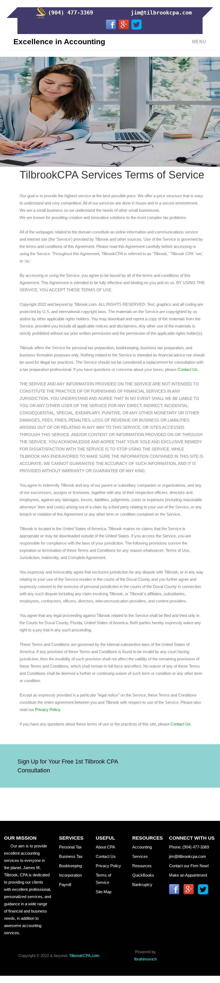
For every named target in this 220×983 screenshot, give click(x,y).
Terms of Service (103, 879)
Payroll (70, 884)
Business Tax (71, 856)
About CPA (105, 847)
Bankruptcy (142, 884)
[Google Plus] (124, 24)
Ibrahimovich (145, 959)
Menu (199, 41)
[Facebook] (111, 24)
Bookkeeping (71, 865)
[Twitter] (136, 24)
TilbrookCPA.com (84, 955)
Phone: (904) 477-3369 (189, 847)
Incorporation (70, 875)
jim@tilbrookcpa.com (188, 856)
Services (142, 856)
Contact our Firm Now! (189, 865)
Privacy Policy (47, 709)
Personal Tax (71, 847)
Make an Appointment (189, 875)
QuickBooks (143, 875)
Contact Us (187, 369)
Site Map (106, 891)
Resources (142, 865)
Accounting (142, 847)
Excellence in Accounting (59, 42)
